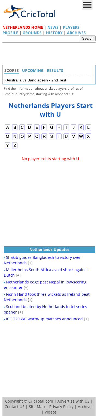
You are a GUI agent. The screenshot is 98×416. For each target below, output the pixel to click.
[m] (7, 138)
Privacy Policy (61, 406)
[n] (15, 138)
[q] (37, 138)
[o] (22, 138)
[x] (88, 138)
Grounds (32, 32)
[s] (51, 138)
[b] (15, 129)
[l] (88, 129)
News (53, 27)
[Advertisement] (50, 55)
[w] (81, 138)
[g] (51, 129)
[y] (7, 147)
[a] (7, 129)
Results (55, 70)
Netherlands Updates (49, 249)
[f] (44, 129)
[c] (22, 129)
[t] (59, 138)
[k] (81, 129)
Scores (11, 70)
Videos (51, 412)
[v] (73, 138)
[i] (66, 129)
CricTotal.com (40, 401)
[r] (44, 138)
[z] (15, 147)
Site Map (37, 406)
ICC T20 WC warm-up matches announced (44, 318)
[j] (73, 129)
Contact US (14, 406)
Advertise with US (73, 401)
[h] (59, 129)
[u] (66, 138)
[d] (29, 129)
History (54, 32)
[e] (37, 129)
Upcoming (33, 70)
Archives (76, 32)
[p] (29, 138)
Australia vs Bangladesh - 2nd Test (36, 80)
